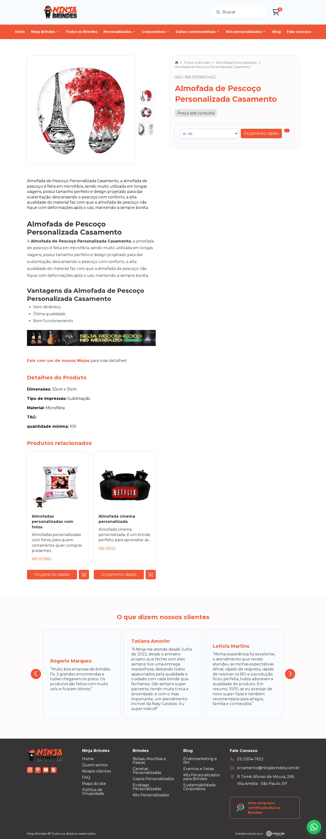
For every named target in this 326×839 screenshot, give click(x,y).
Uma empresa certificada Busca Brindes (264, 808)
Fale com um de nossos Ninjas (58, 360)
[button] (261, 133)
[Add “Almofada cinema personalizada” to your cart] (151, 574)
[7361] (286, 130)
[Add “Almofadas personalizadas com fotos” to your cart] (84, 574)
